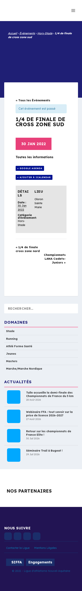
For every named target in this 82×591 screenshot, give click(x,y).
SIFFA (16, 562)
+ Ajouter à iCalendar (34, 177)
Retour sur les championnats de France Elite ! (48, 433)
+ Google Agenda (29, 168)
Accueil (12, 33)
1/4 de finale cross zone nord (28, 249)
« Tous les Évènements (33, 100)
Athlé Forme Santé (19, 346)
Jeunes (11, 353)
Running (12, 339)
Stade (10, 331)
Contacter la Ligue (18, 548)
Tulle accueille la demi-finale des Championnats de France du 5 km (50, 394)
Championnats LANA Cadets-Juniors (55, 258)
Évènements (27, 33)
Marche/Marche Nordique (24, 368)
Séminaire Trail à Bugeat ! (44, 450)
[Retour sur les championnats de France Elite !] (13, 435)
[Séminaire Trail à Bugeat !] (13, 455)
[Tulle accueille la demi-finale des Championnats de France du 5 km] (13, 397)
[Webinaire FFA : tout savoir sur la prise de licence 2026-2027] (13, 416)
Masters (11, 361)
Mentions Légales (45, 548)
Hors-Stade (44, 33)
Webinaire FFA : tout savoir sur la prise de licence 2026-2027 (49, 413)
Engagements (40, 562)
